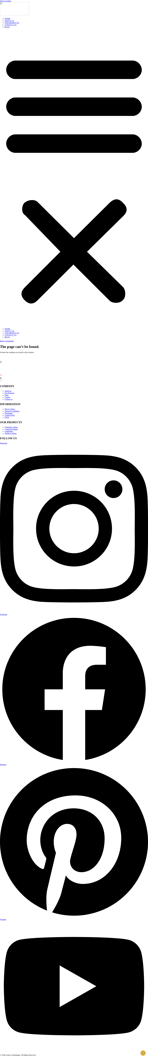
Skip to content (5, 1)
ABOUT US (9, 21)
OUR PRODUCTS (12, 23)
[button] (74, 178)
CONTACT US (10, 25)
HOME (7, 19)
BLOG (7, 27)
